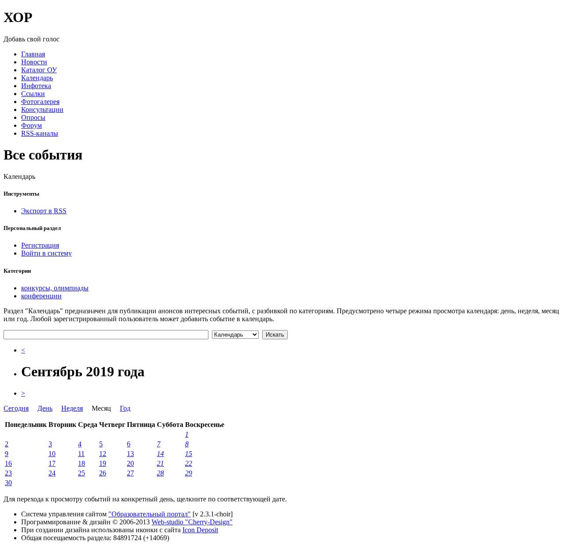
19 (102, 463)
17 (52, 463)
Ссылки (33, 93)
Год (125, 408)
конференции (41, 296)
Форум (31, 125)
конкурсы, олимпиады (55, 288)
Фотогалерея (40, 101)
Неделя (72, 408)
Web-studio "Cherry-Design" (192, 522)
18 (81, 463)
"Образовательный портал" (149, 514)
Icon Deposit (200, 530)
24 (52, 473)
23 (8, 473)
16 (8, 463)
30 (8, 482)
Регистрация (40, 245)
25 (81, 473)
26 (102, 473)
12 (102, 453)
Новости (34, 62)
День (44, 408)
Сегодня (16, 408)
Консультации (42, 109)
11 (81, 453)
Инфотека (36, 85)
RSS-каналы (39, 133)
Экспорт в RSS (44, 211)
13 (130, 453)
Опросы (33, 117)
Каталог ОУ (39, 70)
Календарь (37, 78)
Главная (33, 54)
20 (130, 463)
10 (52, 453)
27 (130, 473)
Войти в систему (46, 253)
